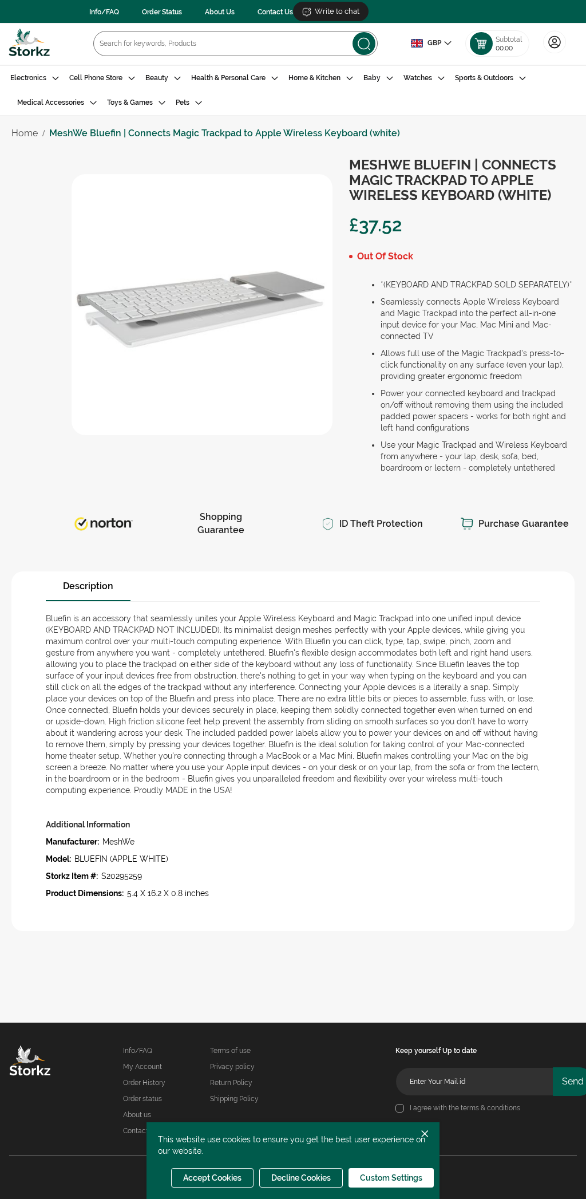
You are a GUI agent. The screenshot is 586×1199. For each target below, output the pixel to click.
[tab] (293, 90)
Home (24, 133)
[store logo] (29, 44)
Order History (144, 1083)
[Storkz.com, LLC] (34, 1062)
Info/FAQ (104, 12)
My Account (142, 1067)
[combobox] (235, 43)
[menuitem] (34, 78)
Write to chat (337, 11)
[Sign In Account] (554, 52)
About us (137, 1115)
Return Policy (231, 1083)
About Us (220, 12)
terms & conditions (490, 1108)
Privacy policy (232, 1067)
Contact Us (275, 12)
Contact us (140, 1131)
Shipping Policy (234, 1099)
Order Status (162, 12)
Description (88, 586)
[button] (431, 43)
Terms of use (230, 1051)
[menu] (293, 90)
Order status (142, 1099)
